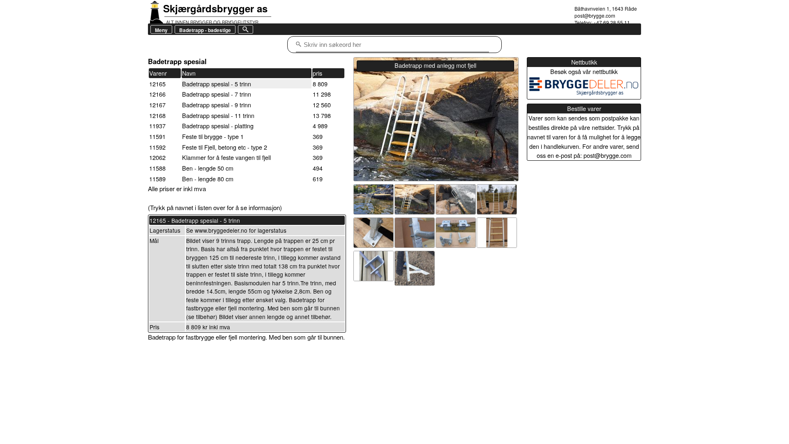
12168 (157, 115)
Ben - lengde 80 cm (207, 178)
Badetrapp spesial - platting (218, 125)
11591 (157, 136)
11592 (157, 147)
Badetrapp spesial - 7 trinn (216, 94)
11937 (157, 125)
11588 (157, 168)
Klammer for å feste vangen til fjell (226, 157)
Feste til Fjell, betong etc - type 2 (224, 147)
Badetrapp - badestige (205, 30)
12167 (157, 104)
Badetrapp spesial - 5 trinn (216, 83)
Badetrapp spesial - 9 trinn (216, 104)
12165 (157, 83)
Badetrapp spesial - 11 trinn (218, 115)
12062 (157, 157)
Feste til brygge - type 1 (213, 136)
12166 (157, 94)
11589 (157, 178)
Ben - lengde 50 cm (207, 168)
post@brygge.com (594, 15)
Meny (161, 30)
